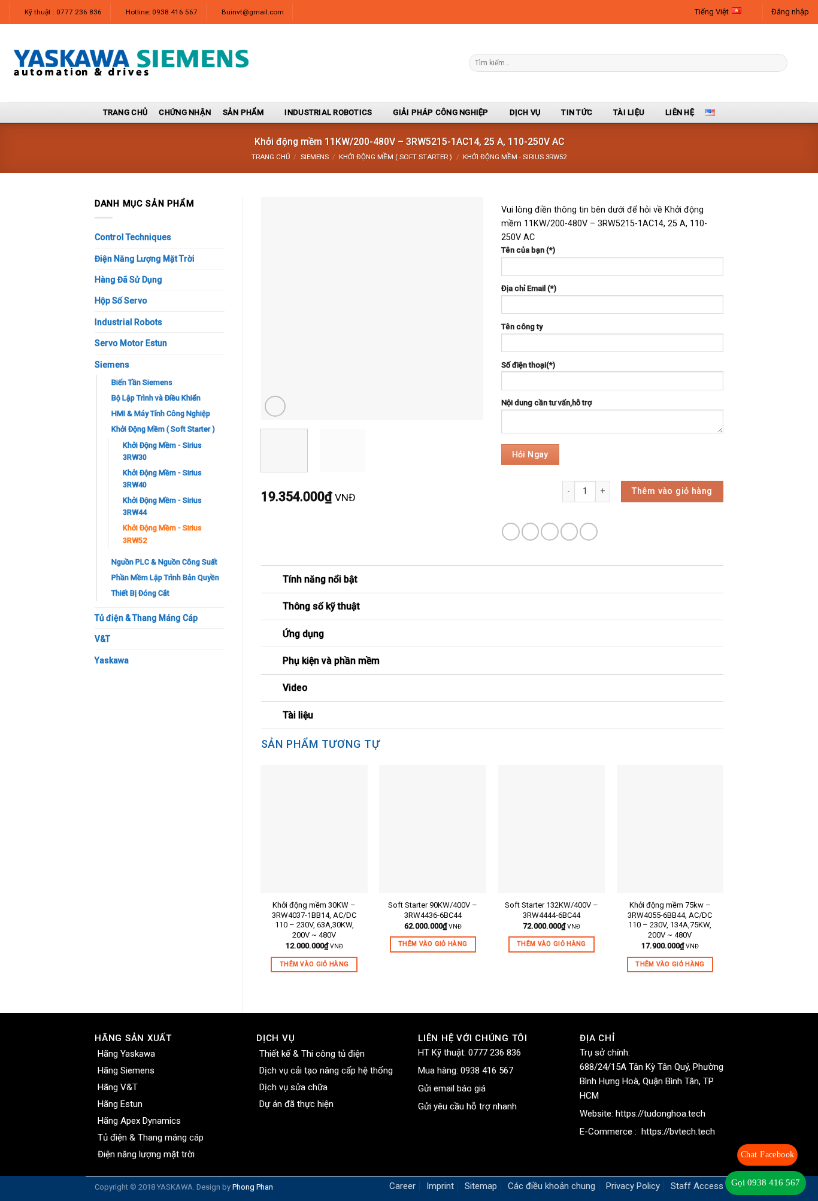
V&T (102, 639)
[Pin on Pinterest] (569, 532)
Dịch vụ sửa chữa (293, 1087)
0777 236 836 (494, 1052)
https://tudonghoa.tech (660, 1113)
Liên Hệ (679, 112)
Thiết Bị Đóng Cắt (140, 593)
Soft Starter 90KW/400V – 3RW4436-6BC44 (432, 910)
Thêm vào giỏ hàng (672, 491)
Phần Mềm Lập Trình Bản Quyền (165, 577)
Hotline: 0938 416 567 (162, 12)
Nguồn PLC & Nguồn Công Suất (164, 561)
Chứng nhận (185, 112)
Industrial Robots (128, 322)
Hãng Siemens (126, 1070)
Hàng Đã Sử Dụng (128, 279)
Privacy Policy (633, 1186)
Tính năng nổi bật (320, 579)
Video (295, 687)
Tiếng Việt (712, 11)
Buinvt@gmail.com (253, 12)
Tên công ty (522, 326)
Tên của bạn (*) (528, 249)
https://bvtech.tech (678, 1131)
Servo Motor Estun (131, 343)
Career (402, 1186)
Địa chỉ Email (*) (528, 288)
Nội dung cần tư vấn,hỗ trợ (546, 402)
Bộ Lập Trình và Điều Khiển (156, 397)
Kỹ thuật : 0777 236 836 (63, 12)
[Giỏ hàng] (803, 63)
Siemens (315, 157)
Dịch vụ (525, 112)
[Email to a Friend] (550, 532)
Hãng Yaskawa (126, 1053)
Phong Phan (252, 1186)
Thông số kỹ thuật (321, 606)
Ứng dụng (303, 633)
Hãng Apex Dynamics (139, 1120)
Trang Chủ (125, 112)
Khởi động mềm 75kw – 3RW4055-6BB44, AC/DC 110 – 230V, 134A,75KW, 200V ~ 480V (670, 920)
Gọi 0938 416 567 (765, 1182)
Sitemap (481, 1186)
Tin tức (576, 112)
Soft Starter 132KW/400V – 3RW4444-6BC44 (551, 910)
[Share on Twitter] (531, 532)
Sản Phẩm (243, 112)
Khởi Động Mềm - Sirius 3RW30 (162, 451)
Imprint (440, 1186)
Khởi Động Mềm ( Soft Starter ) (395, 157)
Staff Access (697, 1186)
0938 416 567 (486, 1070)
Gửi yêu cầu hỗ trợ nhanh (467, 1106)
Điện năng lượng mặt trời (146, 1154)
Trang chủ (271, 157)
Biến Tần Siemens (141, 382)
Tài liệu (628, 112)
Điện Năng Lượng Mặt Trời (145, 258)
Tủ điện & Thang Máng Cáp (146, 618)
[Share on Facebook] (511, 532)
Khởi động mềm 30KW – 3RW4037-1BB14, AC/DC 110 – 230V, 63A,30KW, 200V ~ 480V (314, 920)
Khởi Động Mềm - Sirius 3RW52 (514, 157)
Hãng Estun (120, 1104)
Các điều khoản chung (551, 1186)
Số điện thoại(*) (528, 364)
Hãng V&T (118, 1087)
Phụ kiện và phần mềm (331, 660)
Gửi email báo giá (452, 1088)
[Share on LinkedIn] (589, 532)
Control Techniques (133, 237)
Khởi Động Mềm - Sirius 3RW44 (162, 506)
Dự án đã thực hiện (296, 1104)
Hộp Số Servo (121, 300)
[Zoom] (275, 406)
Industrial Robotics (328, 112)
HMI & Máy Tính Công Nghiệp (160, 413)
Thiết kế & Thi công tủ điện (312, 1053)
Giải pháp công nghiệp (440, 112)
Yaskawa (112, 660)
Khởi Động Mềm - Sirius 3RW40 (162, 478)
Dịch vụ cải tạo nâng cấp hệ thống (326, 1070)
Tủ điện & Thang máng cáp (151, 1137)
